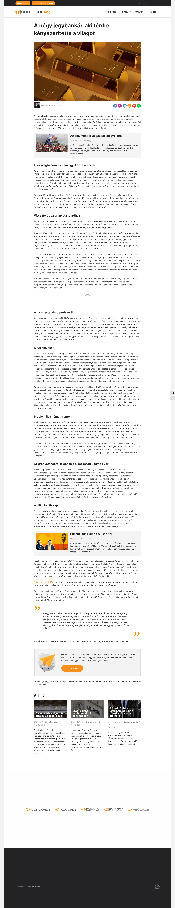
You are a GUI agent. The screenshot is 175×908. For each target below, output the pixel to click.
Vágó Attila (53, 722)
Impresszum (20, 887)
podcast (126, 12)
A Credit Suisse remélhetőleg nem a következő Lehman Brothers (121, 712)
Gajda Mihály (45, 105)
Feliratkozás (23, 3)
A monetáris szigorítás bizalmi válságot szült (49, 714)
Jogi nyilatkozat (35, 887)
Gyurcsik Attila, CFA (93, 722)
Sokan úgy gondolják (43, 582)
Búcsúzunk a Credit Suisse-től (91, 534)
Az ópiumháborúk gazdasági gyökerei (96, 136)
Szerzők (153, 12)
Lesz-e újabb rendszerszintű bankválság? (81, 713)
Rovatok (139, 12)
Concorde (111, 12)
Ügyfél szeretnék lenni (43, 3)
